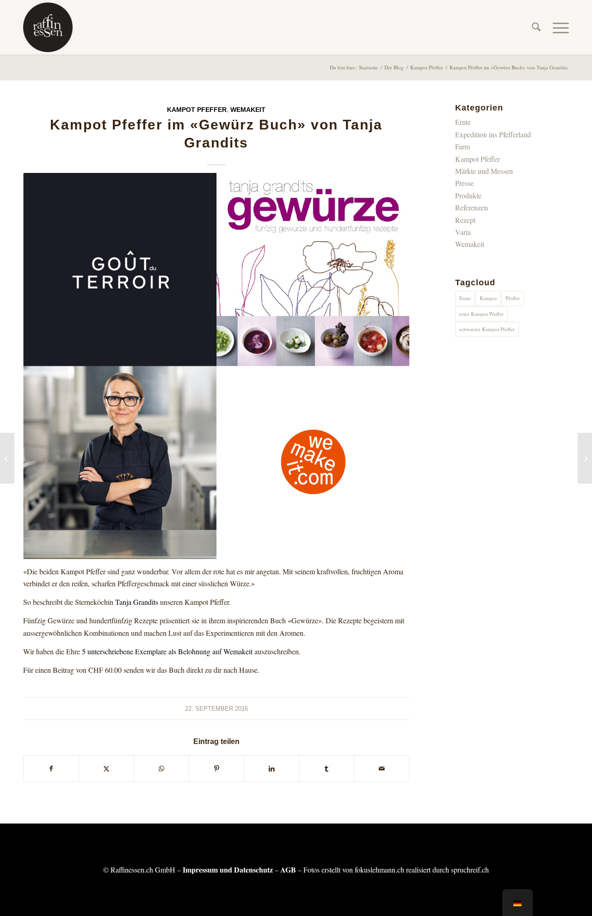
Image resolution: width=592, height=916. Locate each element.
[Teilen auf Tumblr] (326, 768)
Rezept (465, 220)
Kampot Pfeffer (197, 109)
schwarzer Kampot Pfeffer (487, 329)
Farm (462, 146)
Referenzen (471, 207)
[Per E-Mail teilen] (381, 768)
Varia (463, 232)
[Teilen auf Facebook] (51, 768)
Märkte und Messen (484, 171)
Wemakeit (247, 109)
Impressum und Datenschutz (228, 869)
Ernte (463, 122)
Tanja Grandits (136, 602)
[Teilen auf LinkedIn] (271, 768)
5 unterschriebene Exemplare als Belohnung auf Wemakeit (167, 651)
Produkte (468, 195)
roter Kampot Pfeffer (481, 313)
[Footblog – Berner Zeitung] (7, 458)
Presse (464, 183)
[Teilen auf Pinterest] (216, 768)
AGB (288, 869)
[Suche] (536, 27)
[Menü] (558, 27)
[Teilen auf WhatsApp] (161, 768)
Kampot (488, 298)
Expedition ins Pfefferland (493, 134)
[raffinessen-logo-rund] (48, 27)
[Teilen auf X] (106, 768)
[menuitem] (536, 27)
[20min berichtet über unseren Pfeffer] (585, 458)
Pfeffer (513, 298)
